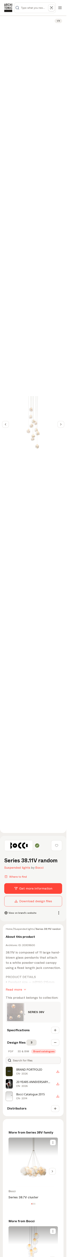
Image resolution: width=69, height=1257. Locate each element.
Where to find (18, 877)
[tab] (10, 1051)
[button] (31, 1203)
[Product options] (53, 1142)
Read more (14, 989)
